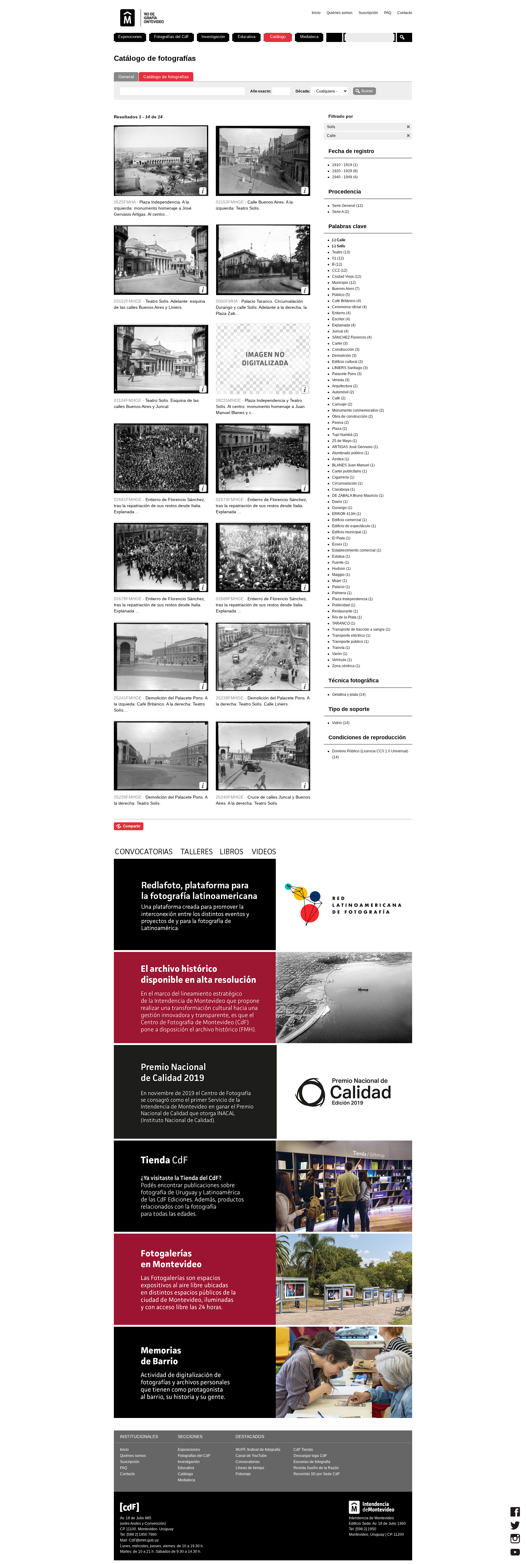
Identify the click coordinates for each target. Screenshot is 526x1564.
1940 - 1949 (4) (345, 177)
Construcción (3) (345, 349)
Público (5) (341, 295)
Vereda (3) (340, 380)
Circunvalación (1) (347, 483)
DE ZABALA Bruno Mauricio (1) (358, 495)
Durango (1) (342, 508)
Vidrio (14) (340, 723)
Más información (203, 191)
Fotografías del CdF (171, 36)
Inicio (316, 13)
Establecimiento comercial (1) (356, 550)
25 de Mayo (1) (344, 441)
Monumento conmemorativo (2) (358, 410)
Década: (303, 91)
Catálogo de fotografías (166, 76)
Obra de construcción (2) (352, 416)
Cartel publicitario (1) (349, 471)
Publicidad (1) (343, 605)
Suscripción (368, 13)
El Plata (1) (341, 538)
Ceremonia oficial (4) (349, 307)
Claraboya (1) (343, 489)
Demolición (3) (344, 356)
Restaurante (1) (345, 611)
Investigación (213, 36)
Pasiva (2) (340, 422)
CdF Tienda (303, 1449)
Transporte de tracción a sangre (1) (361, 629)
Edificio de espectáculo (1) (354, 526)
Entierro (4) (341, 313)
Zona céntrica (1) (346, 666)
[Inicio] (194, 30)
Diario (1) (340, 502)
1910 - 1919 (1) (345, 165)
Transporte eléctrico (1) (351, 635)
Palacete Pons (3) (347, 374)
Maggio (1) (341, 575)
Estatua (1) (341, 556)
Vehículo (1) (342, 660)
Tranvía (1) (341, 648)
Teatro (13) (341, 252)
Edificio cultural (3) (347, 362)
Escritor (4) (341, 319)
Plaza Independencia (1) (352, 599)
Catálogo (278, 36)
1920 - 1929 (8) (345, 171)
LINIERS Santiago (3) (350, 368)
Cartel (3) (340, 343)
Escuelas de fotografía (311, 1462)
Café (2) (338, 398)
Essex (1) (340, 544)
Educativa (246, 36)
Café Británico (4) (346, 301)
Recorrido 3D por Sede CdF (316, 1474)
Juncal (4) (340, 331)
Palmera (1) (342, 593)
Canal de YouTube (251, 1456)
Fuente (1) (340, 562)
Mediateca (309, 36)
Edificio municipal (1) (349, 532)
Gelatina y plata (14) (349, 694)
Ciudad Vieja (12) (346, 276)
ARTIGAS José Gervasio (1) (355, 447)
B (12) (337, 264)
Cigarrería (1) (343, 477)
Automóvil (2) (343, 392)
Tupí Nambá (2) (345, 435)
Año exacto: (261, 91)
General (126, 76)
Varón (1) (339, 654)
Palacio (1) (341, 587)
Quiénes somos (339, 13)
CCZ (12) (339, 270)
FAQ (387, 13)
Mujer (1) (339, 581)
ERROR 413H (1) (346, 514)
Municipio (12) (344, 282)
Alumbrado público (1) (350, 453)
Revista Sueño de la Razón (316, 1468)
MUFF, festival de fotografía (258, 1449)
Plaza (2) (339, 429)
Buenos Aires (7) (345, 289)
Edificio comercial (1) (349, 520)
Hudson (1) (341, 568)
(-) (408, 126)
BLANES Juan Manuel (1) (353, 465)
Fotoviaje (243, 1474)
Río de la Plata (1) (347, 617)
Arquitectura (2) (345, 386)
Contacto (404, 13)
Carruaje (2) (342, 404)
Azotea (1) (340, 459)
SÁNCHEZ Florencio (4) (352, 337)
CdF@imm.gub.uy (144, 1540)
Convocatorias (248, 1462)
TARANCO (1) (343, 623)
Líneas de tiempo (250, 1468)
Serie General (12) (347, 206)
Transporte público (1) (350, 641)
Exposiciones (130, 36)
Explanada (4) (344, 325)
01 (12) (338, 258)
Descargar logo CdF (310, 1456)
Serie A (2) (340, 212)
